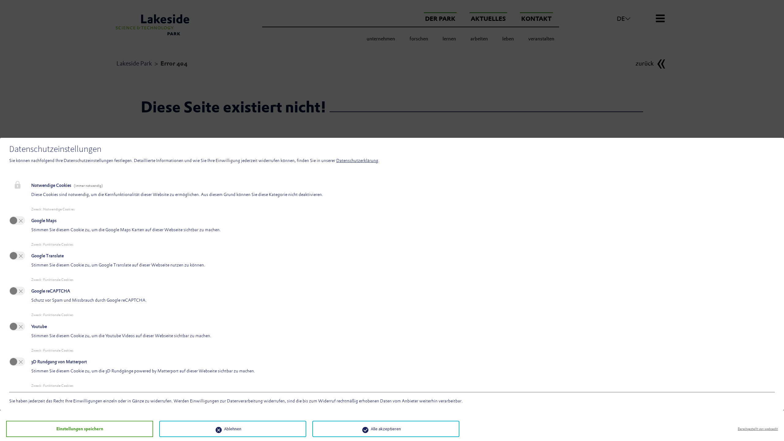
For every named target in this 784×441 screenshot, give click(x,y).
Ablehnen (232, 429)
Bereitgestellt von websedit (758, 429)
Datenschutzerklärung (357, 160)
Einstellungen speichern (79, 429)
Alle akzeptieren (386, 429)
